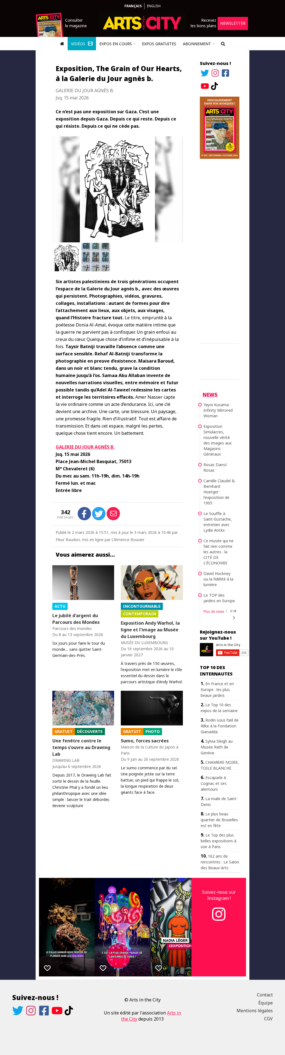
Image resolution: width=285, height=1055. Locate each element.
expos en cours (115, 43)
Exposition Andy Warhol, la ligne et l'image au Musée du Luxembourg (150, 629)
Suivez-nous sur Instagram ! (219, 895)
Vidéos (78, 43)
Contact (265, 995)
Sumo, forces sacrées (145, 741)
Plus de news (213, 611)
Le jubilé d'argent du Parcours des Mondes (76, 618)
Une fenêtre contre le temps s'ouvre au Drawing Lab (81, 747)
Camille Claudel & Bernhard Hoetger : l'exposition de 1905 (219, 492)
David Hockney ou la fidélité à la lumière (218, 579)
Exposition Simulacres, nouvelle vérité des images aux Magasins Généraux (217, 440)
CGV (268, 1019)
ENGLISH (154, 6)
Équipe (265, 1003)
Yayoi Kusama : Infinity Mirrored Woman (218, 410)
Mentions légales (255, 1011)
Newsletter (232, 23)
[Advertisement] (219, 250)
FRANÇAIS (133, 6)
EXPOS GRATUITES (159, 43)
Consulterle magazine (76, 22)
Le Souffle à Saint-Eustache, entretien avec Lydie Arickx (217, 522)
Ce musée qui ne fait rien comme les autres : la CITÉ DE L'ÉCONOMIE (218, 552)
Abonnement (197, 43)
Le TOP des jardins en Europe (219, 597)
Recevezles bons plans (203, 22)
